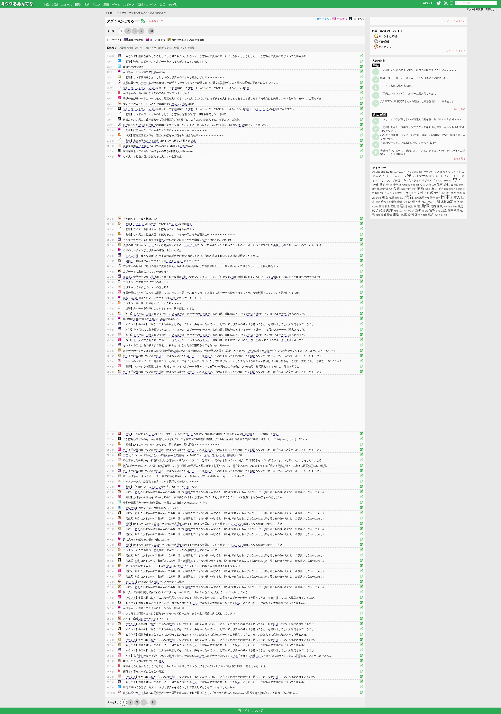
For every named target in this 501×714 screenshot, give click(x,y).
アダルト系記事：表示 (482, 9)
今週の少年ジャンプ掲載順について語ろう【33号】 (409, 142)
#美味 (168, 47)
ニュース (66, 4)
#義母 (122, 47)
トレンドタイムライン (453, 20)
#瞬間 (161, 47)
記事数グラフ (156, 21)
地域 (86, 4)
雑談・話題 (51, 4)
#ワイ (183, 47)
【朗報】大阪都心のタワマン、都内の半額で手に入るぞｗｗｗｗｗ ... (420, 70)
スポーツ (128, 4)
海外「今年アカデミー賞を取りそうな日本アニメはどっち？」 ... (417, 77)
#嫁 (147, 47)
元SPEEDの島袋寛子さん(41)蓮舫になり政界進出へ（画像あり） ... (419, 101)
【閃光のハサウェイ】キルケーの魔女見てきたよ (408, 93)
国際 (78, 4)
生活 (162, 4)
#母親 (191, 47)
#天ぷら (139, 47)
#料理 (130, 47)
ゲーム (116, 4)
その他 (172, 4)
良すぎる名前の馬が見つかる (396, 85)
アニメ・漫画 (100, 4)
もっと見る (459, 109)
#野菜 (176, 47)
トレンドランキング (454, 51)
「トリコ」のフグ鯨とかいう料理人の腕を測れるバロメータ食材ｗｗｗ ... (422, 119)
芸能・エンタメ (147, 4)
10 (151, 31)
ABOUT (428, 3)
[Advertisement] (52, 44)
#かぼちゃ (326, 18)
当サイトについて (250, 710)
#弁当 (153, 47)
